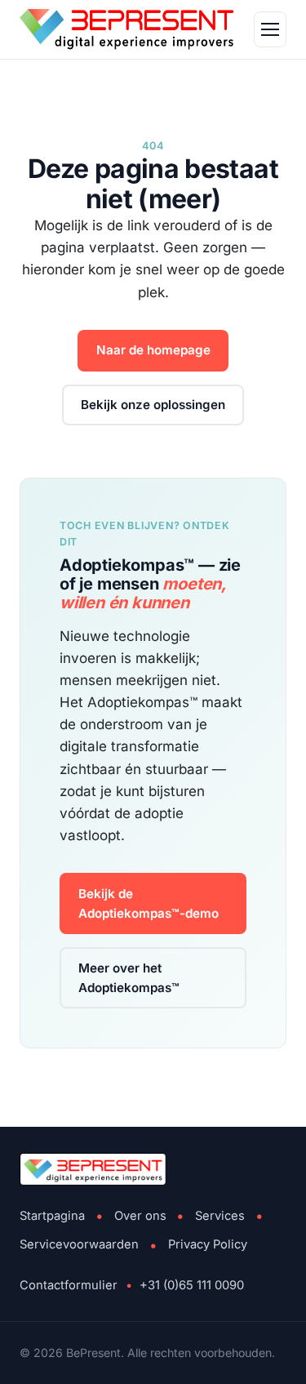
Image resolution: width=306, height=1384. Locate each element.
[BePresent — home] (127, 29)
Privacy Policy (207, 1244)
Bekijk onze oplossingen (153, 404)
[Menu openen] (270, 29)
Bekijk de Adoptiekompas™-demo (148, 903)
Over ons (140, 1215)
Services (220, 1215)
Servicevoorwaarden (79, 1244)
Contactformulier (69, 1285)
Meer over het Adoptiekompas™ (129, 977)
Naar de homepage (153, 350)
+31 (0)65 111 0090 (192, 1285)
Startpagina (52, 1215)
